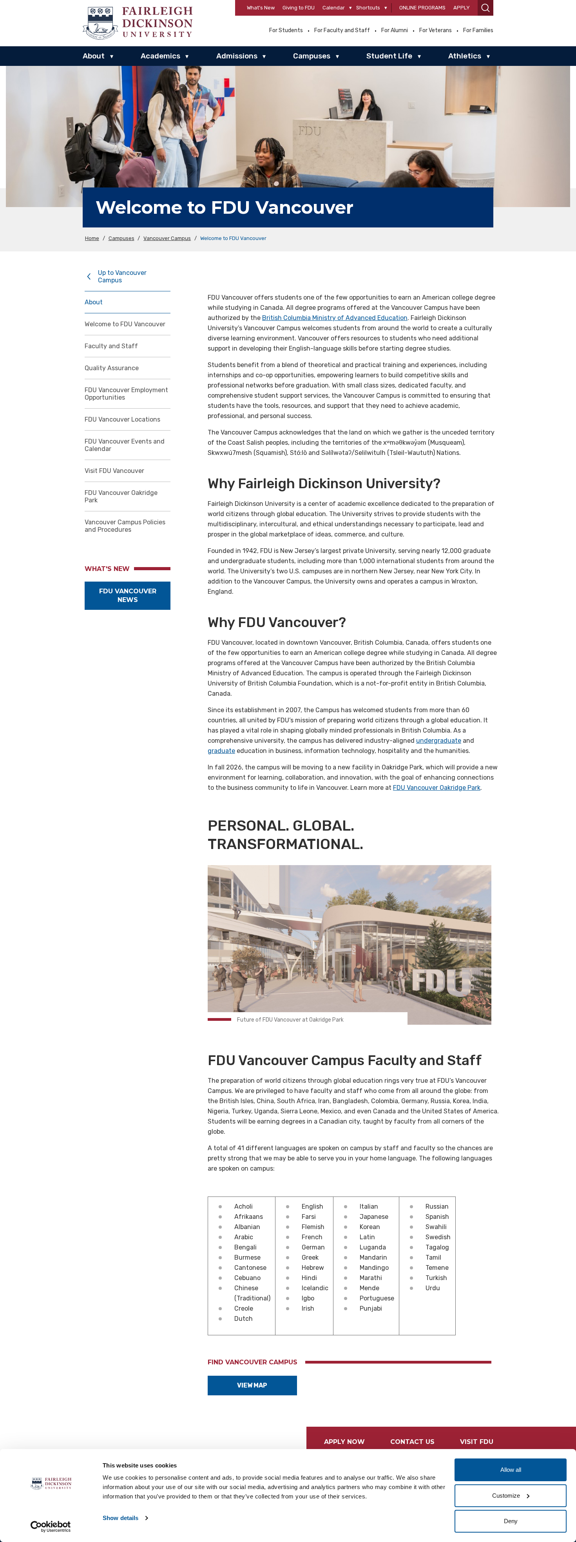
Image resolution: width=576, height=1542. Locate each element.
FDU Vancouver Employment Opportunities (126, 393)
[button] (485, 8)
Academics (160, 55)
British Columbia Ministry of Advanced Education (335, 318)
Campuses (311, 55)
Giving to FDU (299, 8)
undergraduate (438, 740)
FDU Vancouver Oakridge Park (121, 496)
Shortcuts (368, 8)
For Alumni (394, 30)
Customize (506, 1495)
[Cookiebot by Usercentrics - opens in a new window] (50, 1527)
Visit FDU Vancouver (114, 471)
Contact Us (412, 1442)
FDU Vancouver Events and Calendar (125, 445)
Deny (511, 1521)
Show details (120, 1518)
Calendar (333, 8)
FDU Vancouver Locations (122, 419)
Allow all (510, 1469)
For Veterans (435, 30)
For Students (286, 30)
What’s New (261, 8)
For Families (478, 30)
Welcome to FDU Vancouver (125, 324)
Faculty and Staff (111, 346)
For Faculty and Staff (342, 30)
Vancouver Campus (167, 238)
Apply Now (344, 1442)
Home (92, 238)
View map (252, 1385)
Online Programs (422, 8)
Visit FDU (476, 1442)
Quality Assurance (112, 368)
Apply (461, 8)
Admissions (236, 55)
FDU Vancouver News (127, 595)
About (94, 55)
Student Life (389, 55)
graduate (221, 751)
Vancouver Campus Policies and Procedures (125, 525)
